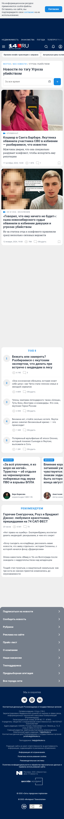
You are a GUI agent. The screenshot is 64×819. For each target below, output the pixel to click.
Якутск (7, 64)
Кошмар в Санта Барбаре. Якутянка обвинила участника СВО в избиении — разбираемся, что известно (30, 141)
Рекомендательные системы (32, 761)
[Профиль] (60, 46)
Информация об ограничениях (32, 752)
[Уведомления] (53, 46)
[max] (32, 700)
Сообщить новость (14, 619)
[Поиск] (46, 46)
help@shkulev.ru (38, 740)
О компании (10, 650)
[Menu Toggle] (3, 46)
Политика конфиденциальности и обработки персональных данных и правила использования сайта (32, 766)
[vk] (40, 700)
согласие (29, 12)
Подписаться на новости (18, 611)
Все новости (20, 64)
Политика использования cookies (32, 756)
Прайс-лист (10, 642)
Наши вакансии (12, 657)
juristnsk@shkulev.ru (32, 736)
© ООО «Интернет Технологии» (32, 799)
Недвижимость (10, 40)
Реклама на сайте (13, 634)
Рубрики (8, 626)
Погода (41, 40)
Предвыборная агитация (18, 673)
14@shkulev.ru (45, 732)
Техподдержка (12, 665)
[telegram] (24, 700)
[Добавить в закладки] (59, 163)
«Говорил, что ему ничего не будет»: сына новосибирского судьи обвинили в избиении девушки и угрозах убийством (30, 221)
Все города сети (12, 680)
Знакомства (28, 40)
